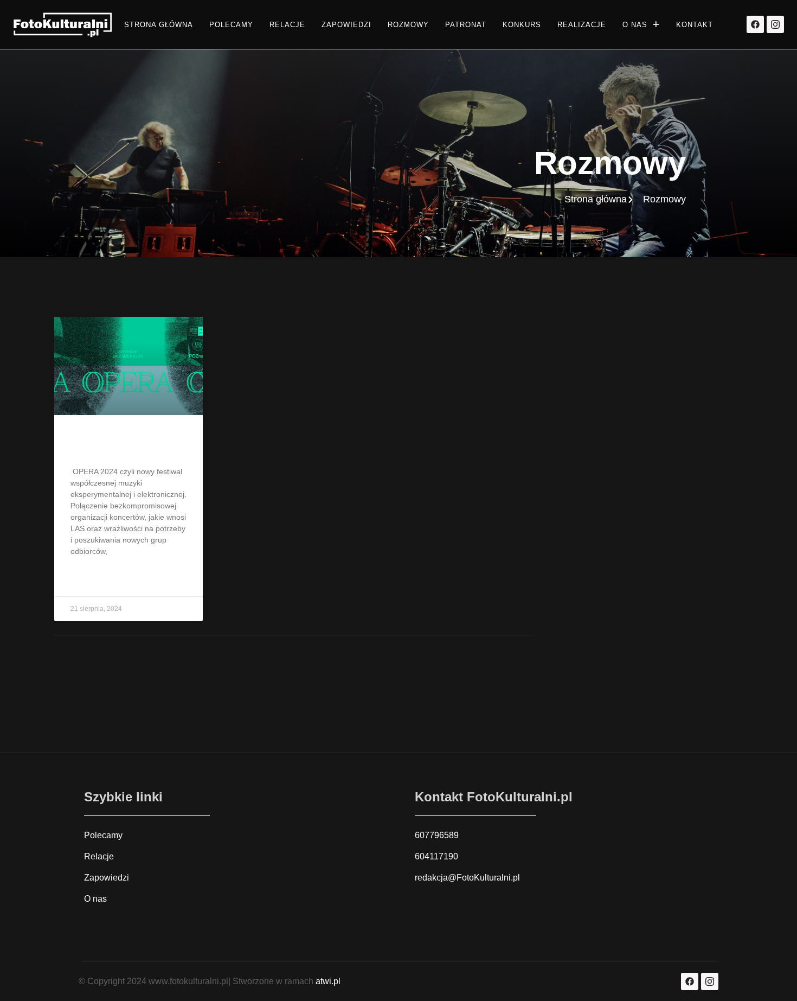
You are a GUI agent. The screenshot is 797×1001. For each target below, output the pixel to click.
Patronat (465, 25)
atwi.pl (328, 981)
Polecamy (231, 25)
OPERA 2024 (104, 444)
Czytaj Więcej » (98, 579)
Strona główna (158, 25)
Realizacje (581, 25)
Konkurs (522, 25)
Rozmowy (408, 25)
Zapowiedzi (346, 25)
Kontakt (694, 25)
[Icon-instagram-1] (775, 24)
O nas (634, 25)
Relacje (287, 25)
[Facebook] (755, 24)
